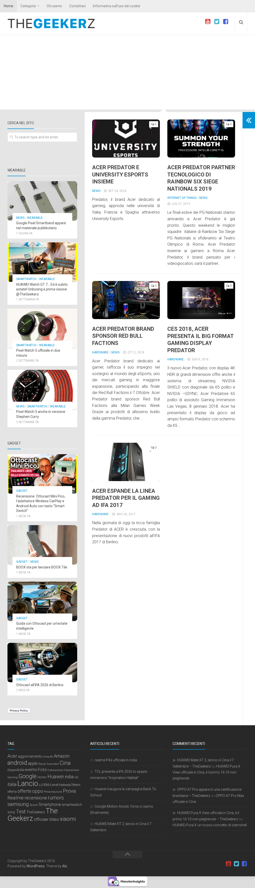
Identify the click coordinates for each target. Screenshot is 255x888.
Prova (69, 791)
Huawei (56, 776)
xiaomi (68, 819)
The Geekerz (32, 815)
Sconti (34, 805)
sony (11, 812)
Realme (15, 798)
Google (27, 776)
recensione (35, 798)
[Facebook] (226, 22)
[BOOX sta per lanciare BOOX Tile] (42, 544)
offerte (24, 791)
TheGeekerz (35, 812)
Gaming (12, 777)
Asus (42, 764)
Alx (64, 866)
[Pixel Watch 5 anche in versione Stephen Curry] (42, 389)
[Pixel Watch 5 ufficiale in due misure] (42, 328)
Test (21, 812)
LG (41, 785)
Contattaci (77, 6)
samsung (18, 804)
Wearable (35, 218)
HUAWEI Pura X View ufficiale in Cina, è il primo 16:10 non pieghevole (206, 772)
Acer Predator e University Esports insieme (120, 174)
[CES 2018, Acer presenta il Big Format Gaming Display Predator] (201, 300)
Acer (12, 756)
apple (33, 763)
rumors (56, 798)
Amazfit (48, 756)
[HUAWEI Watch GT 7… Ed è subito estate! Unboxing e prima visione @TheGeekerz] (42, 262)
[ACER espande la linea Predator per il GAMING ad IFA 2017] (126, 462)
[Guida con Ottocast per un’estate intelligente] (42, 601)
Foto (42, 769)
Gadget (22, 491)
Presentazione (53, 791)
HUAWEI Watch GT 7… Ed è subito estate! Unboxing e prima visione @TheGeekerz (42, 289)
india (69, 776)
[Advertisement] (127, 72)
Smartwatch (26, 279)
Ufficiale (41, 819)
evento (31, 769)
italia (11, 784)
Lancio (27, 783)
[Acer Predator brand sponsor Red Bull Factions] (126, 300)
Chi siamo (54, 6)
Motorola (65, 785)
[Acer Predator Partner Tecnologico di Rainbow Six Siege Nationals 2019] (201, 138)
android (17, 762)
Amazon (61, 756)
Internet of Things (181, 198)
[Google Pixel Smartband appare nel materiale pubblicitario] (42, 201)
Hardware (100, 352)
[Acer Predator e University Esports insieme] (126, 138)
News (96, 191)
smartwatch (72, 804)
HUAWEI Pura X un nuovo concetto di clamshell (210, 825)
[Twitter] (217, 22)
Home (8, 6)
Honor (42, 777)
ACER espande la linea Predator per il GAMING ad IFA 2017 (126, 498)
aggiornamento (30, 756)
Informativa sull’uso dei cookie (116, 6)
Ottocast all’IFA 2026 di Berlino (40, 685)
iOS (76, 777)
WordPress (36, 866)
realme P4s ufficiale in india (116, 760)
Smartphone (50, 804)
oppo (37, 791)
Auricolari (53, 764)
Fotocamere (71, 770)
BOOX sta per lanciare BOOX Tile (41, 567)
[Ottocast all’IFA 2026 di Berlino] (42, 662)
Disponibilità (15, 770)
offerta (12, 791)
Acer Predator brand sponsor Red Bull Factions (123, 336)
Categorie (28, 6)
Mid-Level (51, 784)
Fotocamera (55, 770)
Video (54, 819)
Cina (65, 763)
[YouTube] (208, 22)
